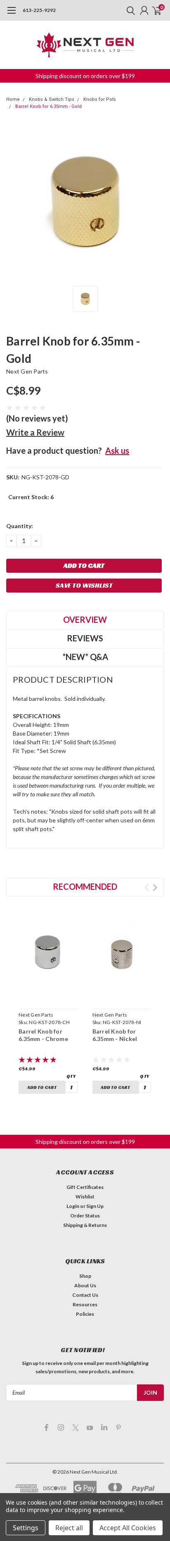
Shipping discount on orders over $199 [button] (85, 75)
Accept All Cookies (127, 1527)
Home (13, 99)
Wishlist (85, 1196)
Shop (85, 1276)
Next (155, 887)
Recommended (85, 886)
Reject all (69, 1527)
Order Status (85, 1215)
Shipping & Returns (85, 1225)
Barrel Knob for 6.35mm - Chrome (43, 1035)
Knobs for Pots (99, 99)
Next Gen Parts (27, 371)
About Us (85, 1285)
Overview (85, 619)
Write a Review (35, 432)
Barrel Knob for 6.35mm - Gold (48, 106)
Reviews (85, 638)
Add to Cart (42, 1087)
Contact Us (85, 1295)
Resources (85, 1304)
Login (72, 1206)
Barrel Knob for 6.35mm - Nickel (114, 1035)
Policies (85, 1314)
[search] (128, 10)
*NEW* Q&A (85, 657)
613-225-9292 (39, 10)
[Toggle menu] (11, 14)
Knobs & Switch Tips (51, 99)
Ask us (117, 450)
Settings (25, 1527)
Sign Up (95, 1206)
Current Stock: (31, 496)
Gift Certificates (85, 1187)
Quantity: (19, 525)
